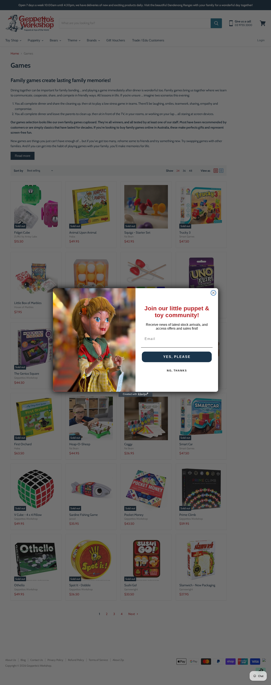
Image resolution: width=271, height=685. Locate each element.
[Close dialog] (213, 292)
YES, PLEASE (177, 357)
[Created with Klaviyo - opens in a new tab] (135, 394)
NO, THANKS (177, 370)
